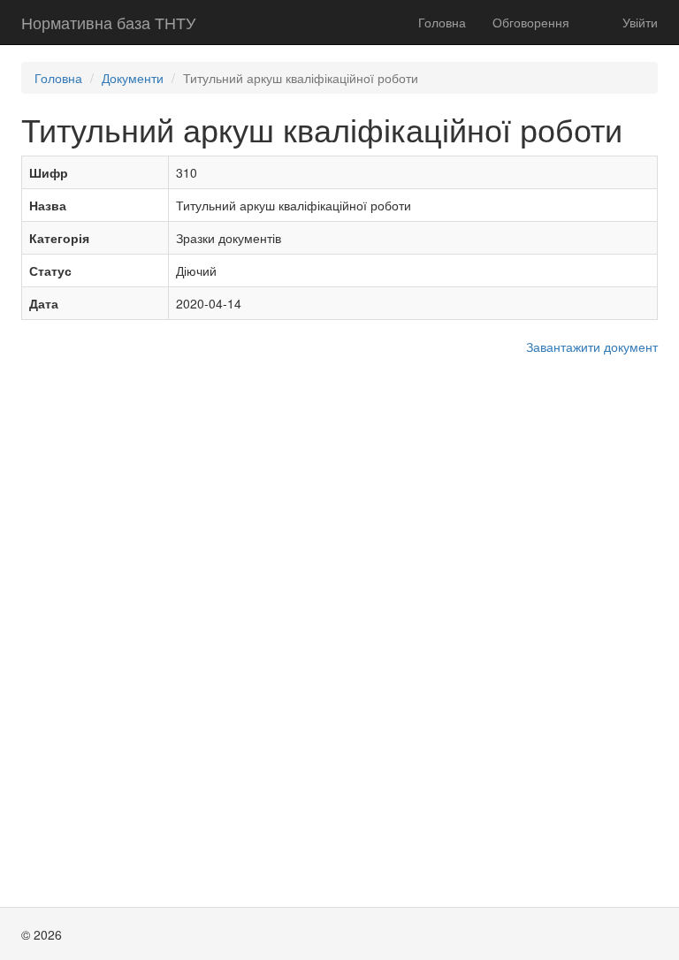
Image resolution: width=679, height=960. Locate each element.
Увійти (640, 22)
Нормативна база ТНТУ (108, 22)
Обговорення (530, 22)
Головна (442, 22)
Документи (133, 78)
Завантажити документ (592, 346)
